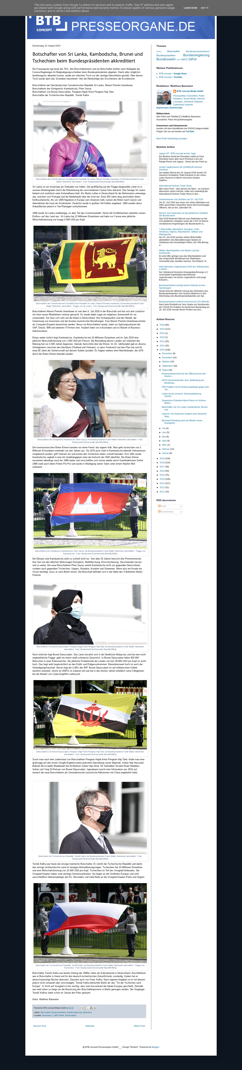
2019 (162, 458)
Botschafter (45, 1012)
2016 (162, 471)
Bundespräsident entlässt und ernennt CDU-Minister (184, 301)
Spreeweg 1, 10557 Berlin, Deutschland (59, 1015)
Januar (165, 453)
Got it (205, 8)
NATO (184, 59)
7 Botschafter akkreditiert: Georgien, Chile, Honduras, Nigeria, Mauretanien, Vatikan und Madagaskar (180, 232)
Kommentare (167, 512)
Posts (163, 506)
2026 (162, 325)
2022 (162, 341)
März (164, 445)
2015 (162, 475)
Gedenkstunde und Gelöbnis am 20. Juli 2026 (181, 199)
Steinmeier (87, 1012)
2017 (162, 466)
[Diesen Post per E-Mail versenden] (81, 1008)
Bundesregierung (74, 1012)
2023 (162, 337)
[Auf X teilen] (88, 1008)
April (164, 441)
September (167, 366)
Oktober (166, 361)
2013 (162, 483)
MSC (179, 60)
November (167, 357)
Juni (164, 432)
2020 (162, 350)
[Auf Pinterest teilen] (95, 1008)
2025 (162, 329)
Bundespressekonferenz (198, 51)
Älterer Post (139, 1026)
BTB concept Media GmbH (190, 91)
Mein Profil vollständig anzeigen (171, 138)
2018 (162, 462)
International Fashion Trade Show (175, 186)
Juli (164, 428)
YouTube (190, 131)
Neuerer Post (39, 1026)
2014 (162, 479)
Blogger (155, 1047)
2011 (162, 491)
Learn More (190, 8)
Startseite (89, 1026)
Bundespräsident (58, 1012)
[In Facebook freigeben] (91, 1008)
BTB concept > (173, 73)
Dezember (167, 353)
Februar (166, 449)
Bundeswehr (166, 59)
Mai (164, 436)
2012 (162, 487)
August (165, 370)
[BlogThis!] (84, 1008)
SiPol (192, 59)
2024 (162, 333)
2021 (162, 345)
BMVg (158, 52)
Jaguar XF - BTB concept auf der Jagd (177, 153)
